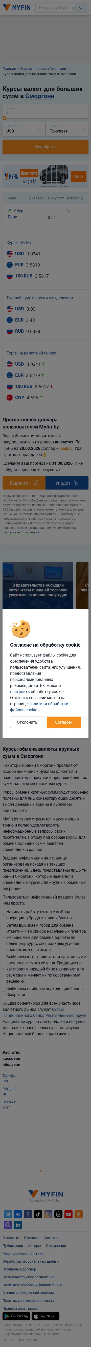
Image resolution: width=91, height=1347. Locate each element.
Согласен (64, 722)
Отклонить (27, 722)
